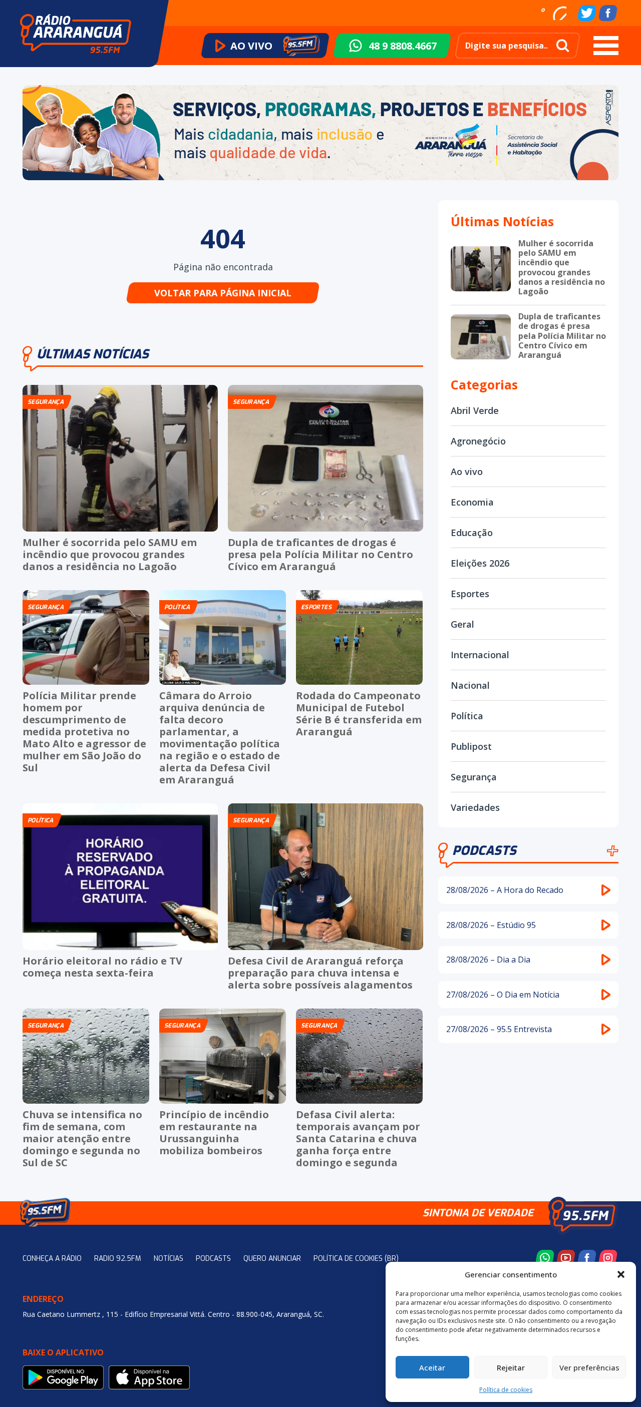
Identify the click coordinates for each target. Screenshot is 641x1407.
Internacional (480, 655)
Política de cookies (505, 1389)
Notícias (168, 1258)
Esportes (470, 594)
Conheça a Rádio (52, 1258)
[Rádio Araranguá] (75, 33)
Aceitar (432, 1367)
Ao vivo (467, 471)
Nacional (470, 685)
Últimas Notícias (93, 354)
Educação (472, 533)
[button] (621, 1274)
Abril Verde (475, 410)
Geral (462, 624)
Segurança (474, 777)
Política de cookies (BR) (356, 1258)
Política (467, 716)
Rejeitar (511, 1367)
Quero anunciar (272, 1258)
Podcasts (484, 850)
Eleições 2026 (480, 563)
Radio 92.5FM (117, 1258)
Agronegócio (478, 441)
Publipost (471, 746)
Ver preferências (589, 1367)
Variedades (475, 807)
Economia (472, 502)
